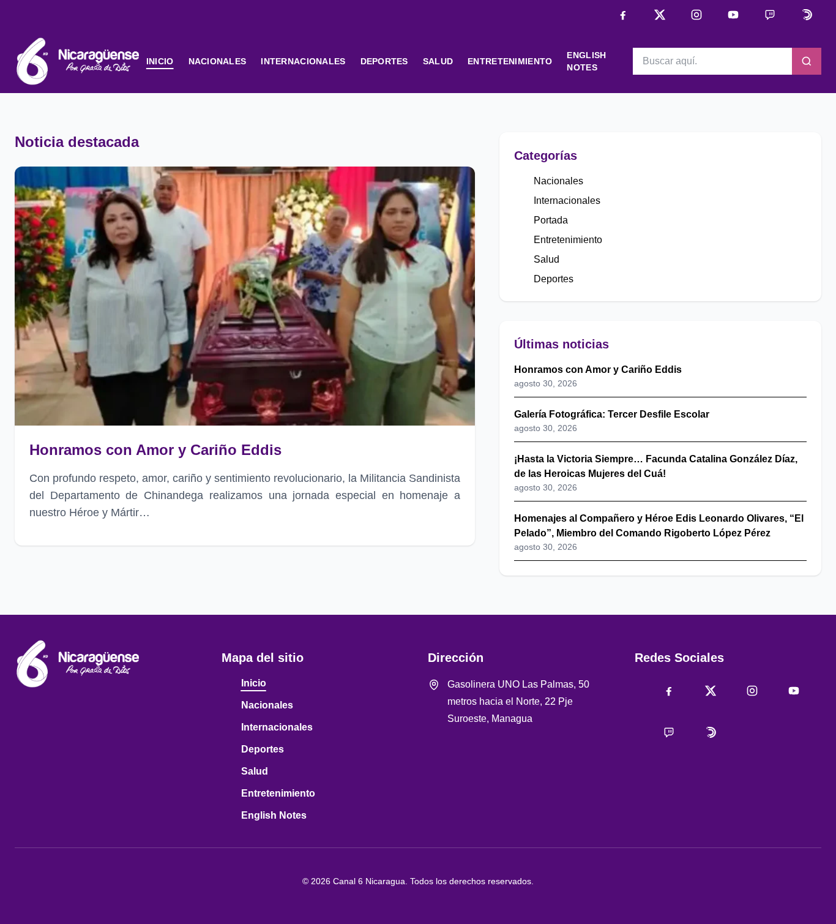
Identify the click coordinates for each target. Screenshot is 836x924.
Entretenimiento (510, 61)
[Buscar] (806, 61)
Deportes (384, 61)
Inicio (160, 61)
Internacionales (303, 61)
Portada (551, 220)
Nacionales (217, 61)
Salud (438, 61)
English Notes (274, 815)
